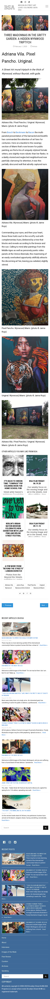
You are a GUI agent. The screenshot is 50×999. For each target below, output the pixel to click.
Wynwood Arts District (22, 588)
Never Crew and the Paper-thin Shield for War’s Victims (20, 638)
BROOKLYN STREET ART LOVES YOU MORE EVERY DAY (28, 7)
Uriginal (42, 585)
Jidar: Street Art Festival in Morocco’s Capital (17, 783)
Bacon (31, 132)
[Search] (45, 828)
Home (4, 938)
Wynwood (8, 588)
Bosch (10, 132)
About (4, 942)
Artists (34, 46)
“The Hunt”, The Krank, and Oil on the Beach (16, 810)
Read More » (44, 645)
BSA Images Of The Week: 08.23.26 (12, 665)
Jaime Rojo (20, 585)
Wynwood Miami (38, 588)
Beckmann (21, 132)
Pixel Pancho (32, 585)
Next (43, 605)
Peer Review (6, 957)
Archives (5, 966)
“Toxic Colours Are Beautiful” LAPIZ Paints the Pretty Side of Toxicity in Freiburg (36, 887)
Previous (8, 605)
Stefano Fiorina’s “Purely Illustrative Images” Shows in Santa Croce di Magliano (36, 906)
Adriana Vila (9, 585)
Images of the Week (9, 952)
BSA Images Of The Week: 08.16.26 (12, 755)
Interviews (5, 947)
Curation (5, 961)
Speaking (5, 971)
